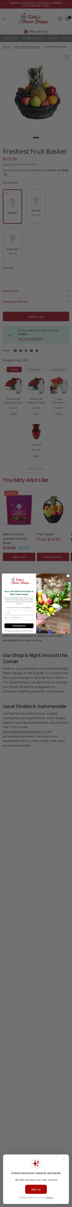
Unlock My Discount (18, 626)
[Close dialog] (68, 575)
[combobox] (7, 618)
